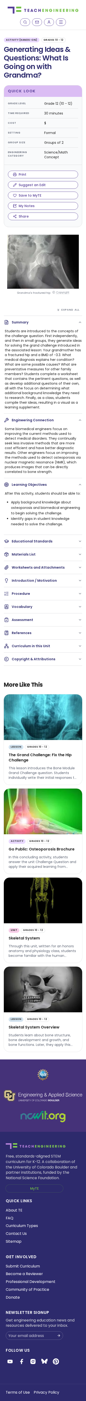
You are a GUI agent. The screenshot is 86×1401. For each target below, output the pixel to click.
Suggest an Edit (32, 185)
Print (22, 174)
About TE (14, 1210)
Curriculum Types (22, 1225)
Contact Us (16, 1233)
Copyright (62, 292)
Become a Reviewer (24, 1273)
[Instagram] (33, 1361)
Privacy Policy (46, 1392)
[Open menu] (61, 22)
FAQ (9, 1218)
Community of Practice (27, 1289)
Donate (13, 1297)
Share (24, 216)
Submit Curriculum (23, 1266)
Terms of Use (18, 1392)
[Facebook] (21, 1361)
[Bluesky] (44, 1361)
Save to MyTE (30, 195)
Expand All (70, 310)
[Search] (25, 22)
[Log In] (49, 22)
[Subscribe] (37, 22)
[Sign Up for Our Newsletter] (58, 1335)
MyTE (34, 1188)
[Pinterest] (56, 1361)
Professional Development (30, 1281)
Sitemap (14, 1241)
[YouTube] (10, 1361)
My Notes (27, 206)
